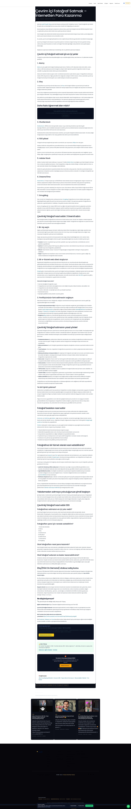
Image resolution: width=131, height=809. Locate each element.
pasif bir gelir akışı (46, 24)
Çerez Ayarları (65, 115)
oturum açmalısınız (52, 695)
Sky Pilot (81, 275)
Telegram (47, 619)
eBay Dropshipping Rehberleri (46, 678)
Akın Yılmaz (57, 729)
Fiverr (56, 455)
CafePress (46, 418)
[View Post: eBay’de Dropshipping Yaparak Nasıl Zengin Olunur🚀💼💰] (65, 706)
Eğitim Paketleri (48, 650)
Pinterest (45, 311)
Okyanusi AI (44, 799)
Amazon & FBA (57, 678)
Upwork (50, 455)
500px (74, 142)
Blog (45, 315)
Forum (53, 619)
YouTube (55, 650)
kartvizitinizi (43, 475)
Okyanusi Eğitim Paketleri (80, 678)
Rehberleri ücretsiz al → (46, 635)
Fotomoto (39, 418)
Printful (39, 425)
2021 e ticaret (38, 685)
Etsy (63, 85)
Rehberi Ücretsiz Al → (65, 665)
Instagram (52, 311)
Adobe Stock (70, 162)
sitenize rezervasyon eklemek (52, 487)
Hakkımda (41, 650)
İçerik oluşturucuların (47, 309)
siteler (53, 418)
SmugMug (65, 199)
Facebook (41, 619)
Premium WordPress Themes (69, 774)
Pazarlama (66, 685)
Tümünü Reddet (73, 805)
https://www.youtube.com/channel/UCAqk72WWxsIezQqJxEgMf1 (60, 616)
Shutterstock (40, 126)
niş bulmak (60, 685)
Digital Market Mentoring (58, 799)
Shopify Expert (55, 457)
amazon (44, 685)
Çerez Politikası (47, 806)
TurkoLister (73, 799)
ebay (55, 685)
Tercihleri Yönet (81, 805)
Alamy (39, 67)
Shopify (39, 271)
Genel (33, 714)
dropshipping (50, 685)
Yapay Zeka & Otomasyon (67, 678)
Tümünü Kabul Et (89, 805)
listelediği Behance (80, 309)
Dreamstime (40, 180)
